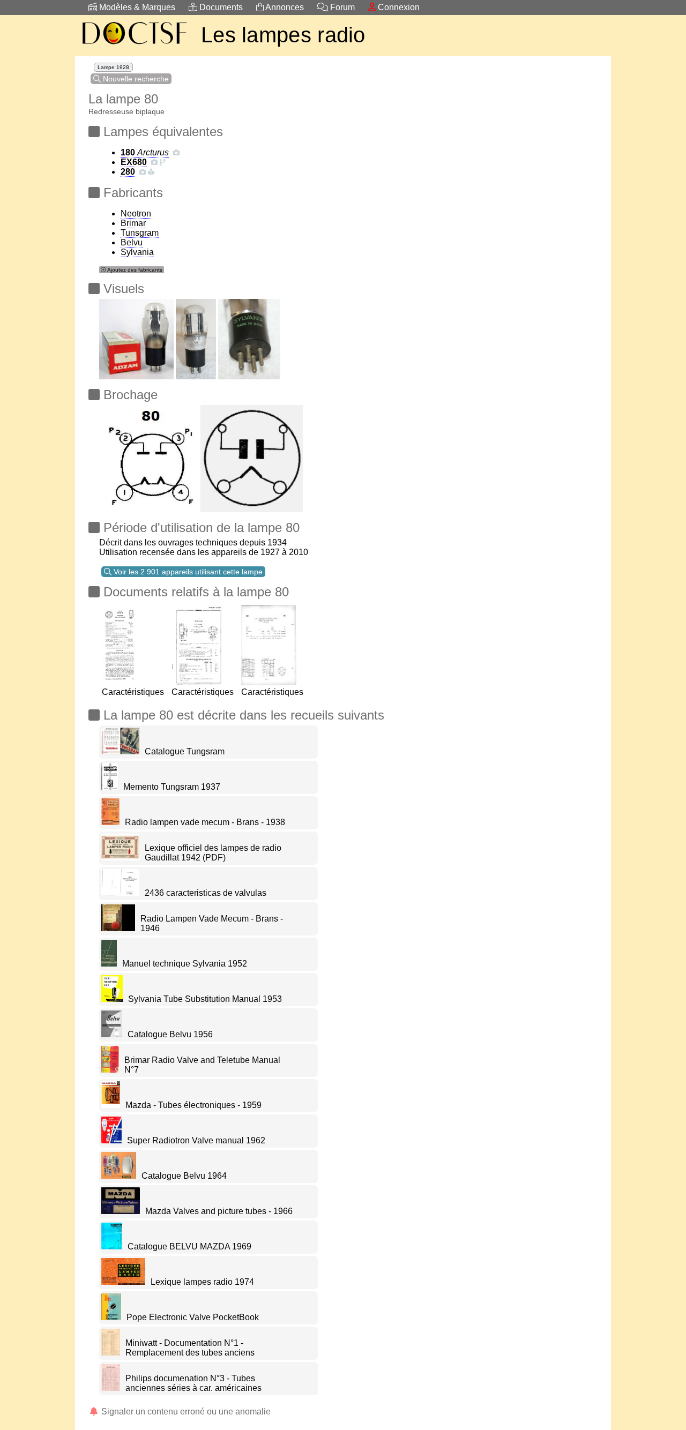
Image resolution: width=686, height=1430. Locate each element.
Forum (341, 7)
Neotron (136, 213)
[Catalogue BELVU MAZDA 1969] (111, 1246)
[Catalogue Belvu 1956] (111, 1034)
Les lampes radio (283, 35)
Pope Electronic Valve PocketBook (192, 1317)
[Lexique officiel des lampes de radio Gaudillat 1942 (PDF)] (120, 857)
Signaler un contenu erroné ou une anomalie (185, 1411)
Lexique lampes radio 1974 (202, 1281)
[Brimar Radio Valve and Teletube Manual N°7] (110, 1069)
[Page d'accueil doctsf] (134, 45)
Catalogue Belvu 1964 (184, 1175)
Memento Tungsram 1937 (171, 786)
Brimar (133, 223)
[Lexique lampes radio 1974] (123, 1281)
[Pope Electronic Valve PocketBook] (111, 1317)
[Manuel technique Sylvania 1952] (109, 963)
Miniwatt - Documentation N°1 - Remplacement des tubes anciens (190, 1347)
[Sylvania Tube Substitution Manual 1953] (112, 999)
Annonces (284, 7)
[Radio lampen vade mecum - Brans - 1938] (110, 822)
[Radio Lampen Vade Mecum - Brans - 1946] (118, 928)
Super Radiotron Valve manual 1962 (196, 1140)
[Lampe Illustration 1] (136, 336)
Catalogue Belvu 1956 (170, 1034)
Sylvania (137, 252)
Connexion (398, 7)
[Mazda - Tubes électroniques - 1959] (110, 1105)
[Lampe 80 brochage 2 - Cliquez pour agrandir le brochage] (148, 455)
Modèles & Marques (136, 7)
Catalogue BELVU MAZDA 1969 (189, 1246)
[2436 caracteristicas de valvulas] (120, 892)
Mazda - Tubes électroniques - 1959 (193, 1105)
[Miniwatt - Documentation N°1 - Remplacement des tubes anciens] (110, 1352)
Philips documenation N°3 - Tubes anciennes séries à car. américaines (193, 1383)
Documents (220, 7)
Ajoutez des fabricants (134, 270)
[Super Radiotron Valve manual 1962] (111, 1140)
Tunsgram (140, 232)
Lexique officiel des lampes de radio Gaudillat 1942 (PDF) (213, 852)
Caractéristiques (133, 692)
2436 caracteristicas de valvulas (205, 892)
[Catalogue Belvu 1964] (118, 1175)
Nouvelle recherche (135, 78)
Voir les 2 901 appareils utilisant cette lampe (187, 571)
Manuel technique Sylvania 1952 (184, 963)
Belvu (132, 242)
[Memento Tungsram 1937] (109, 786)
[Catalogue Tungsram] (120, 751)
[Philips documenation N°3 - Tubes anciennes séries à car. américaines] (110, 1387)
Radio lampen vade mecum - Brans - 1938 (205, 822)
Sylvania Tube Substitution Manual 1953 (205, 999)
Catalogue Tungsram (185, 751)
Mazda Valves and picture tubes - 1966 (219, 1211)
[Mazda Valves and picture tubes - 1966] (120, 1211)
